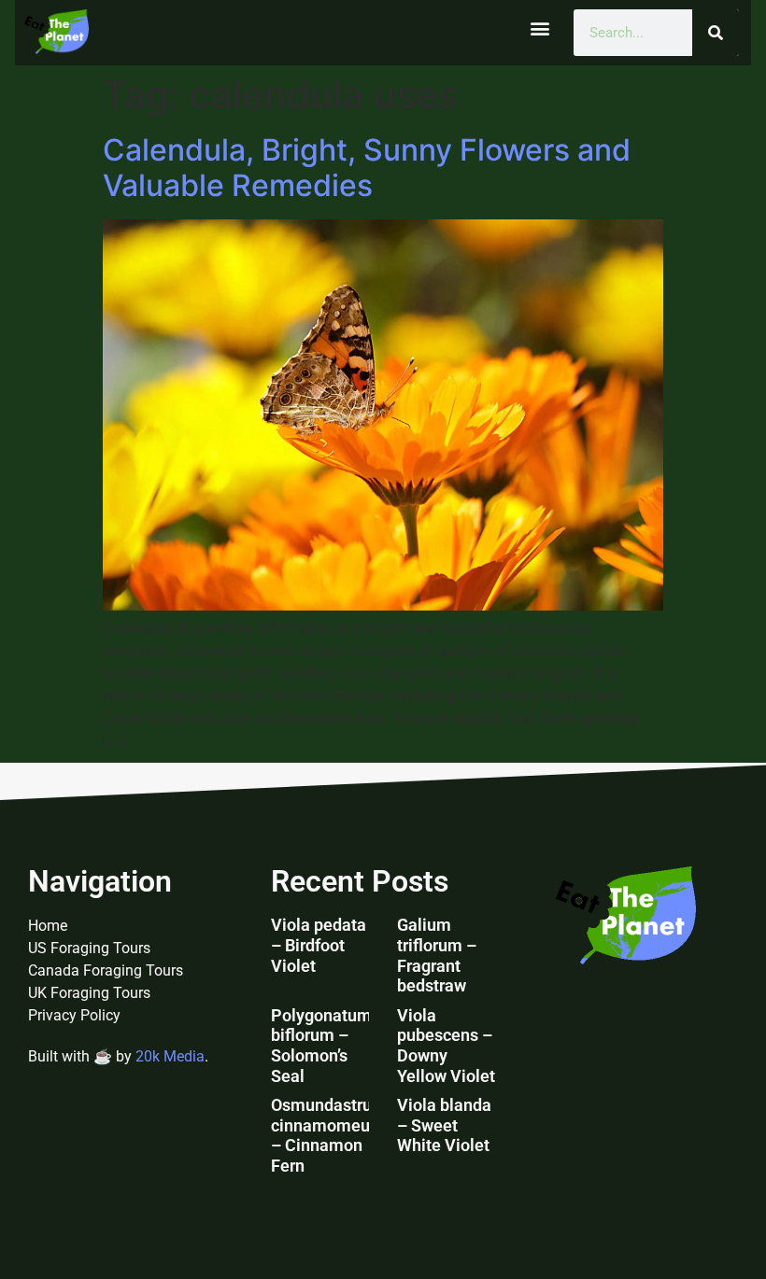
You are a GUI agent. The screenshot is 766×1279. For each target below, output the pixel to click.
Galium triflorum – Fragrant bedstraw (436, 955)
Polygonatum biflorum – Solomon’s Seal (321, 1045)
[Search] (715, 32)
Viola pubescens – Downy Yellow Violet (446, 1045)
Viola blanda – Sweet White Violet (444, 1125)
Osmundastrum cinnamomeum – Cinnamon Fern (329, 1135)
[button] (539, 28)
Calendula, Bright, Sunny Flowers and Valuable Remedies (367, 168)
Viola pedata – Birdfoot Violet (318, 945)
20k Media (170, 1056)
